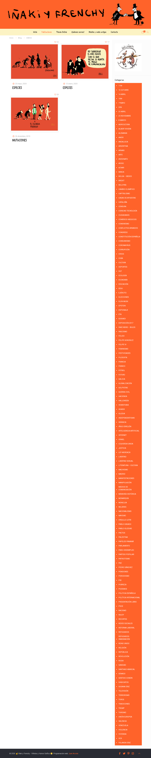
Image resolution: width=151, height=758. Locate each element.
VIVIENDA (122, 734)
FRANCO (122, 366)
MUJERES (122, 507)
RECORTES (123, 619)
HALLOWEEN (124, 401)
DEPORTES (123, 267)
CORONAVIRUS (124, 245)
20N (120, 107)
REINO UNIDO (124, 643)
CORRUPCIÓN (124, 250)
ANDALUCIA (123, 142)
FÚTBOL (122, 370)
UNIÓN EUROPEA (125, 717)
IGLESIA (122, 414)
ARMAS (121, 150)
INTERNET (123, 435)
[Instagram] (133, 753)
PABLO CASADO (125, 524)
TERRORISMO (124, 695)
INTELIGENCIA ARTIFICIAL (129, 431)
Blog (20, 38)
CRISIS (121, 254)
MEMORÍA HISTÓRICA (127, 494)
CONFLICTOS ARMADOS (128, 228)
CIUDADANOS (124, 215)
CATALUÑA (123, 202)
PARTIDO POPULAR (126, 554)
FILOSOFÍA (123, 357)
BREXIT (121, 181)
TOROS (121, 699)
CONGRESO (123, 232)
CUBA (121, 258)
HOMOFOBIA (124, 405)
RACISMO (122, 610)
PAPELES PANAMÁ (126, 541)
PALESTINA (123, 537)
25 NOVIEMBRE (125, 116)
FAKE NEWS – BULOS (127, 327)
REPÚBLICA (123, 652)
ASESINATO (123, 159)
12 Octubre (124, 90)
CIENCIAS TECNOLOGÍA (128, 211)
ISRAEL (121, 439)
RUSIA (121, 661)
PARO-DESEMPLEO (126, 550)
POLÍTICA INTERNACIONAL (129, 597)
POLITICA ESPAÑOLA (127, 593)
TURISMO (122, 712)
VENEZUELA (123, 725)
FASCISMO (123, 332)
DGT (120, 271)
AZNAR (121, 168)
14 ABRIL (122, 94)
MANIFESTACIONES (126, 478)
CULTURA (122, 263)
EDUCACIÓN (123, 284)
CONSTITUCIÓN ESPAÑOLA (129, 237)
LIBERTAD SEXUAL (126, 461)
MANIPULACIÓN (125, 483)
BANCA (121, 172)
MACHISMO (123, 470)
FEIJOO (121, 336)
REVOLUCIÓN (124, 656)
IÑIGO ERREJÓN (125, 426)
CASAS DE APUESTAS (127, 198)
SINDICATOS (124, 682)
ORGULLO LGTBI (125, 520)
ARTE (121, 155)
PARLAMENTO (124, 546)
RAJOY (121, 615)
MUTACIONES (19, 140)
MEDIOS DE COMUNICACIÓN (125, 488)
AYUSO (121, 163)
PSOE (121, 606)
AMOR (121, 137)
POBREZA (122, 585)
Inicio (11, 38)
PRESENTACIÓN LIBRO (128, 602)
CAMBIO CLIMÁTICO (127, 189)
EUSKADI (122, 319)
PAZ (120, 563)
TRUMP (121, 708)
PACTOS (122, 533)
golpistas (123, 388)
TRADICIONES (124, 704)
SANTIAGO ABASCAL (127, 669)
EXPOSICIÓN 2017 (126, 323)
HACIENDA (123, 396)
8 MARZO (122, 120)
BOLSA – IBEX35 (125, 176)
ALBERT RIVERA (125, 129)
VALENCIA (123, 721)
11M (120, 86)
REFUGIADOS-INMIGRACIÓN (124, 637)
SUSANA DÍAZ (124, 687)
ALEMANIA (123, 133)
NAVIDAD (122, 516)
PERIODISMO (124, 576)
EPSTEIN (122, 306)
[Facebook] (120, 753)
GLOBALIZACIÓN (125, 383)
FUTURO (122, 375)
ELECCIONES (124, 297)
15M (120, 99)
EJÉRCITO (122, 293)
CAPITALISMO (124, 193)
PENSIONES (123, 572)
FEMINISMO (123, 349)
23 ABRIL (122, 112)
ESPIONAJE (123, 310)
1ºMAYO (122, 103)
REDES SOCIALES (126, 623)
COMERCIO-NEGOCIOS (128, 219)
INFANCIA (122, 422)
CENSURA (122, 206)
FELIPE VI (122, 344)
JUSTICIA (122, 448)
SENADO (122, 674)
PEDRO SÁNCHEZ (126, 567)
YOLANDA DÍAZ (125, 743)
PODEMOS (123, 589)
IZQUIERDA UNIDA (126, 444)
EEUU (121, 288)
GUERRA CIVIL (124, 392)
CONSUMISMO (124, 241)
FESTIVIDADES (124, 353)
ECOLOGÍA (123, 275)
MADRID (122, 474)
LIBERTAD (122, 457)
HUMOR (122, 409)
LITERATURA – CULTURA (128, 465)
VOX (120, 738)
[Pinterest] (128, 753)
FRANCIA (122, 362)
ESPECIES (17, 88)
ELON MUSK (123, 301)
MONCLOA (123, 503)
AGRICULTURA (124, 124)
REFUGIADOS (124, 632)
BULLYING (122, 185)
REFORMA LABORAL (127, 628)
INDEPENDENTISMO (127, 418)
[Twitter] (124, 753)
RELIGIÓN (122, 648)
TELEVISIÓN (123, 691)
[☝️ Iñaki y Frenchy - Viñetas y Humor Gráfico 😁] (75, 14)
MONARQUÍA (124, 498)
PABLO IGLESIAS (125, 528)
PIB (120, 580)
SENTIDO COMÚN (125, 678)
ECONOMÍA (123, 280)
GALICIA (122, 379)
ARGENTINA (123, 146)
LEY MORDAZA (124, 452)
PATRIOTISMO (124, 559)
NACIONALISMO (125, 511)
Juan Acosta (73, 753)
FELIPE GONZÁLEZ (126, 340)
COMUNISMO (124, 224)
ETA (120, 314)
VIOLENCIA (123, 730)
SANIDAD (122, 665)
